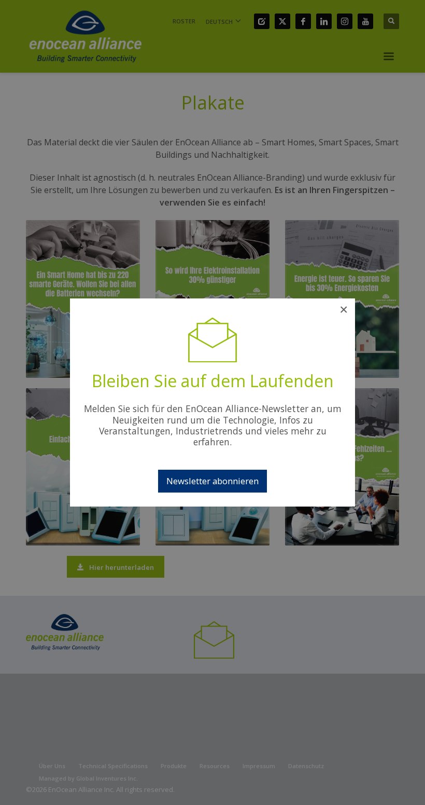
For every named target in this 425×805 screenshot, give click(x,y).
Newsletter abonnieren (212, 481)
